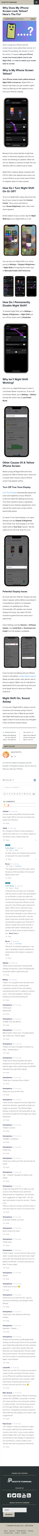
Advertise (12, 1531)
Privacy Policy (8, 1533)
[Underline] (9, 793)
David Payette (9, 19)
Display (33, 19)
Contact (17, 1533)
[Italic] (7, 793)
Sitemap (30, 1531)
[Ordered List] (14, 793)
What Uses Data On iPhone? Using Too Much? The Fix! (29, 737)
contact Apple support (27, 676)
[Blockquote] (19, 793)
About (5, 1531)
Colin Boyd (18, 866)
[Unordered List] (17, 793)
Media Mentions (21, 1531)
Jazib (16, 850)
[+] (29, 793)
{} (27, 793)
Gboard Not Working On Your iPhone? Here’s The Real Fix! (9, 737)
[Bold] (4, 793)
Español (23, 1533)
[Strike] (12, 793)
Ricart (16, 888)
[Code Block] (22, 793)
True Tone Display (10, 492)
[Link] (24, 793)
